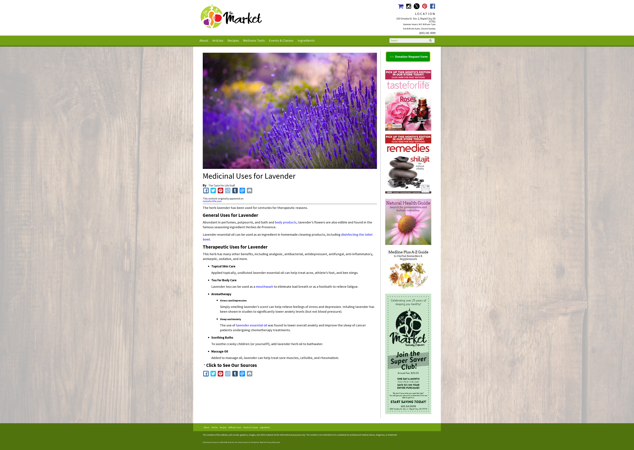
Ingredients (306, 40)
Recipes (233, 40)
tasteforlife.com (212, 201)
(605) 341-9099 (427, 33)
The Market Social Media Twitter (417, 6)
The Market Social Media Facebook (433, 6)
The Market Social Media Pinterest (424, 6)
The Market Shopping (401, 6)
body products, (286, 222)
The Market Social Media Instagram (408, 6)
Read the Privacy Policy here (270, 442)
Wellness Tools (254, 40)
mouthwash (264, 286)
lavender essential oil (252, 325)
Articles (217, 40)
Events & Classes (281, 40)
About (203, 40)
